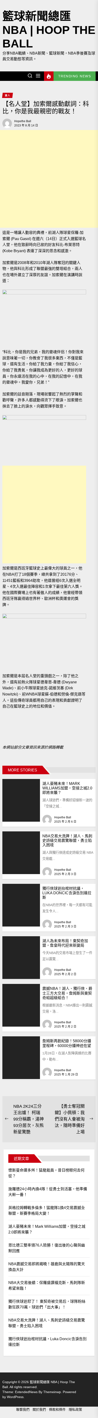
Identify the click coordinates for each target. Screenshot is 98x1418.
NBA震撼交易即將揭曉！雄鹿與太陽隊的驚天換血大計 (46, 1267)
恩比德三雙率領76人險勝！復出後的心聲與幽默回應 (46, 1248)
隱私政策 (75, 1409)
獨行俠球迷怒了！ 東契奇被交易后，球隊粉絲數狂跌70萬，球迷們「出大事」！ (46, 1304)
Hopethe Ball (22, 121)
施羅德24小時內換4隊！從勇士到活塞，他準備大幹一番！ (47, 1192)
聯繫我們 (22, 1409)
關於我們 (39, 1409)
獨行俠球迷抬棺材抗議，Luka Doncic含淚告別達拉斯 (66, 892)
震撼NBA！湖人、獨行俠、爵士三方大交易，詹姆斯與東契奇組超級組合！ (67, 993)
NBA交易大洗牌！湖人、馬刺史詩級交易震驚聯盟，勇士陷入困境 (67, 840)
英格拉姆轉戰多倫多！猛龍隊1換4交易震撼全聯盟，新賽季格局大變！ (46, 1210)
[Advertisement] (49, 179)
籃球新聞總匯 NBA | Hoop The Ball (48, 30)
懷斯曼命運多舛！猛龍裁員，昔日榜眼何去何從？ (46, 1173)
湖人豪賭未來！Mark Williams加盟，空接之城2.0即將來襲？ (67, 788)
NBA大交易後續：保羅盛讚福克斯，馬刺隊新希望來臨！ (46, 1285)
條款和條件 (57, 1409)
